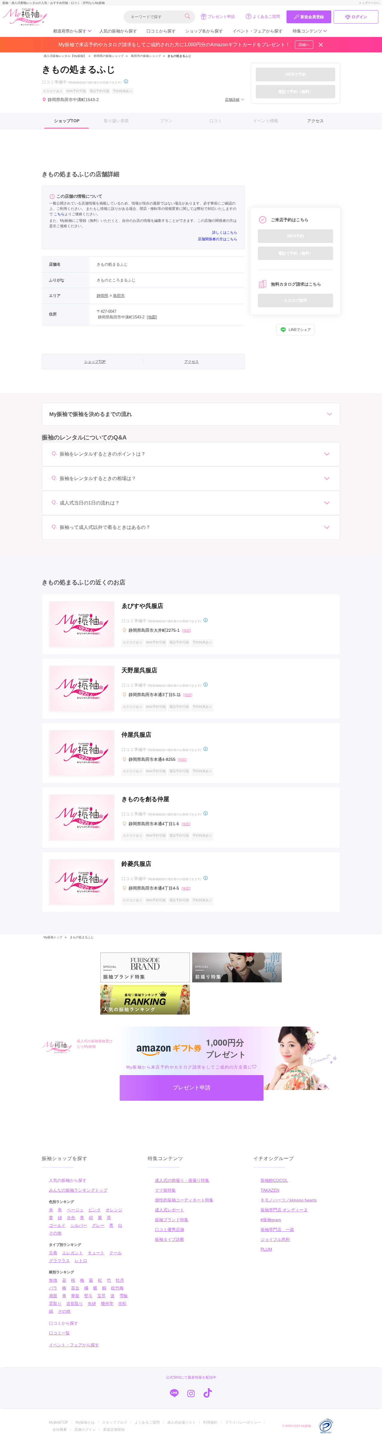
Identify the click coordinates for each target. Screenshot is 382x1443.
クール (115, 1252)
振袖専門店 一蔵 (277, 1229)
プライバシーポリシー (243, 1422)
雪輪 (123, 1295)
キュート (96, 1252)
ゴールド (57, 1225)
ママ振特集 (165, 1190)
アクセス (315, 120)
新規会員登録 (312, 17)
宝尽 (101, 1295)
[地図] (152, 317)
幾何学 (107, 1303)
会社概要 (60, 1429)
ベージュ (75, 1209)
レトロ (81, 1260)
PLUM (266, 1249)
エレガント (72, 1252)
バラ (53, 1288)
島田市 (119, 295)
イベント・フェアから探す (257, 31)
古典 (53, 1252)
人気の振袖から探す (118, 31)
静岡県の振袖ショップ (108, 56)
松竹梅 (117, 1288)
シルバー (78, 1225)
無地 (53, 1280)
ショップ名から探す (204, 31)
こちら (59, 214)
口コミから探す (161, 31)
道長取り (74, 1303)
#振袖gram (271, 1219)
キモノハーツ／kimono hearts (289, 1200)
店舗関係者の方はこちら (217, 239)
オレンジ (114, 1209)
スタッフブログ (114, 1422)
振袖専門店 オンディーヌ (284, 1209)
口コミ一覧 (59, 1333)
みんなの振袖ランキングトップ (78, 1190)
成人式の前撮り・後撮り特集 (182, 1180)
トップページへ (369, 2)
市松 (122, 1303)
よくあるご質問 (266, 16)
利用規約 (210, 1422)
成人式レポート (169, 1209)
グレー (98, 1225)
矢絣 (92, 1303)
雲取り (55, 1303)
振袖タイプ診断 (169, 1239)
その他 (55, 1233)
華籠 (75, 1295)
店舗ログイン (85, 1429)
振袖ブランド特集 (171, 1219)
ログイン (359, 17)
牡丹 (120, 1280)
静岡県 (102, 295)
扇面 (53, 1295)
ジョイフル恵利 (275, 1239)
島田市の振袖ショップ (146, 56)
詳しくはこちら (224, 232)
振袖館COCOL (274, 1180)
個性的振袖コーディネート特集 (184, 1200)
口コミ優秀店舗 (169, 1229)
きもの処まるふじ (82, 937)
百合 (75, 1288)
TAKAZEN (270, 1190)
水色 (71, 1217)
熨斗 (88, 1295)
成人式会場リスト (181, 1422)
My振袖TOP (58, 1422)
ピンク (94, 1209)
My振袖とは (85, 1422)
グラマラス (59, 1260)
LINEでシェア (300, 330)
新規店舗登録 (114, 1429)
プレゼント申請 (221, 16)
